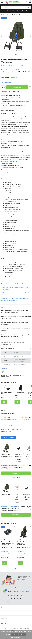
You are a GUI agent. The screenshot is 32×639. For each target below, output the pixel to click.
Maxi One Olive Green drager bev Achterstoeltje (23, 543)
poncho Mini (20, 392)
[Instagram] (17, 599)
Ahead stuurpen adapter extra (9, 161)
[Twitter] (14, 599)
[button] (15, 54)
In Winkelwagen (17, 87)
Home (8, 14)
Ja (14, 634)
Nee (22, 634)
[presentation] (1, 36)
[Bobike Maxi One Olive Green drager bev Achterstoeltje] (24, 532)
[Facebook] (11, 599)
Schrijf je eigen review (9, 437)
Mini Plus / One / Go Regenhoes (29, 456)
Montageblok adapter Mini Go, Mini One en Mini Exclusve (18, 458)
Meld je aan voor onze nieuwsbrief (16, 602)
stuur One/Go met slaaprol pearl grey (17, 498)
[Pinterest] (20, 599)
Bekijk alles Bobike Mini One (16, 66)
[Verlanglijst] (26, 2)
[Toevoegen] (4, 402)
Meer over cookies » (16, 637)
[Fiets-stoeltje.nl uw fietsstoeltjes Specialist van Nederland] (13, 2)
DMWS (26, 628)
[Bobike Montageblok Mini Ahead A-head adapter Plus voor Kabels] (8, 532)
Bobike (6, 66)
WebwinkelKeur (25, 591)
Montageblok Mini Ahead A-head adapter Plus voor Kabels (7, 543)
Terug (4, 14)
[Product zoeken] (28, 7)
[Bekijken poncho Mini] (20, 388)
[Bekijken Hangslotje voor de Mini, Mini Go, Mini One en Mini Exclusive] (7, 388)
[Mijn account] (23, 2)
